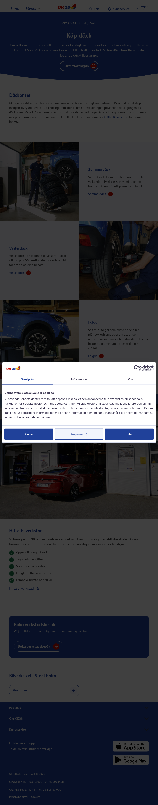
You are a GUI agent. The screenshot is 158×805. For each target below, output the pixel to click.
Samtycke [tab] (27, 379)
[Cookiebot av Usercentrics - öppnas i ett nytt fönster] (137, 368)
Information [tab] (79, 379)
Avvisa (28, 434)
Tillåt (129, 434)
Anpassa (77, 434)
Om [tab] (130, 379)
